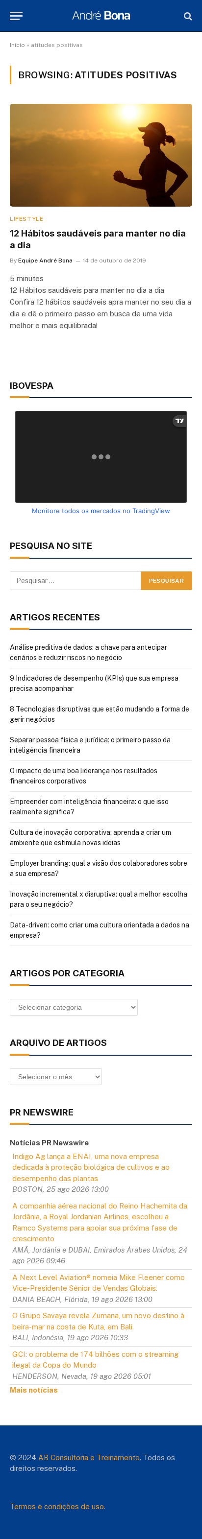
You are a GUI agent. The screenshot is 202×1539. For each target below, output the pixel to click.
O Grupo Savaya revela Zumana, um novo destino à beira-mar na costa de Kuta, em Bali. (98, 1321)
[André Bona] (100, 16)
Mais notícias (34, 1390)
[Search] (187, 16)
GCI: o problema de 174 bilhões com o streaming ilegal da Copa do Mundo (95, 1360)
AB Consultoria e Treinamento (89, 1457)
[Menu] (16, 16)
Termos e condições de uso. (57, 1506)
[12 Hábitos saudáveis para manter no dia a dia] (101, 155)
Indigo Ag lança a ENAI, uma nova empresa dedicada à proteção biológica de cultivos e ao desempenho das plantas (91, 1167)
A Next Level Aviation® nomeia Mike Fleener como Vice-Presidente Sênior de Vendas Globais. (98, 1283)
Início (17, 45)
